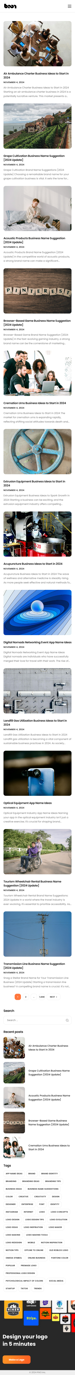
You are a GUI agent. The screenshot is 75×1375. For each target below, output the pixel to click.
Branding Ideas (30, 1181)
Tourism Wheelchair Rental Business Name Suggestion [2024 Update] (32, 884)
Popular (10, 1265)
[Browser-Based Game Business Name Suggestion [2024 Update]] (37, 290)
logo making (13, 1234)
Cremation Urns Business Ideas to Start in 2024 (34, 403)
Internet (28, 1211)
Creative (23, 1196)
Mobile (31, 1242)
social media (56, 1280)
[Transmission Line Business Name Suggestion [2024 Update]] (37, 934)
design (55, 1196)
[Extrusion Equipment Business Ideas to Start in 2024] (37, 451)
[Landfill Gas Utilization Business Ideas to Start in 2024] (37, 690)
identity (54, 1204)
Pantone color (59, 1257)
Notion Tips (12, 1250)
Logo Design (12, 1219)
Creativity (40, 1196)
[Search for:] (37, 1020)
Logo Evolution (58, 1219)
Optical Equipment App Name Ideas (27, 803)
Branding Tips (53, 1181)
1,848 (41, 996)
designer (11, 1204)
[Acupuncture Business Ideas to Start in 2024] (37, 534)
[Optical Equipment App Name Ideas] (37, 773)
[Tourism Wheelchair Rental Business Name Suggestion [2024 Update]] (37, 851)
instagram (12, 1211)
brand (31, 1173)
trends (38, 1288)
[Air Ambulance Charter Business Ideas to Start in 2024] (37, 43)
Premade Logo (29, 1265)
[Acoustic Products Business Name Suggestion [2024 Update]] (37, 208)
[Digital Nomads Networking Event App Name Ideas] (37, 612)
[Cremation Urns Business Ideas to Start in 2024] (37, 373)
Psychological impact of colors (24, 1280)
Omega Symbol (14, 1257)
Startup (10, 1288)
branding (11, 1181)
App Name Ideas (14, 1173)
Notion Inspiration (51, 1242)
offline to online (33, 1250)
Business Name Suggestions (43, 1189)
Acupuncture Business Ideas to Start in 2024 (32, 564)
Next (52, 996)
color (9, 1196)
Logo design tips (34, 1219)
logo (42, 1211)
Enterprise (27, 1204)
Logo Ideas (12, 1227)
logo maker (55, 1227)
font (41, 1204)
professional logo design (20, 1273)
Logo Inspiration (33, 1227)
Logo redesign (14, 1242)
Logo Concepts (59, 1211)
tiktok (24, 1288)
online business (36, 1257)
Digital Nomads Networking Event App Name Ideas (37, 642)
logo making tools (37, 1234)
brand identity (49, 1173)
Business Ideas (14, 1189)
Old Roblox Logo (58, 1250)
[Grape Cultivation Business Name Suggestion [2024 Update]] (37, 126)
